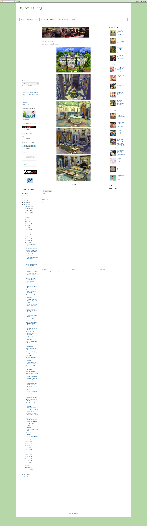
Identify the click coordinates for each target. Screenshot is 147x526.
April (26, 465)
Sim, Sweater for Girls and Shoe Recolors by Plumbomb (32, 338)
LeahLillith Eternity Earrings (30, 426)
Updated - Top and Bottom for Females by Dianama (120, 177)
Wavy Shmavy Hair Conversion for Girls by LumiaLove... (32, 310)
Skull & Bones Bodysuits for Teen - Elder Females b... (32, 333)
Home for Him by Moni (31, 421)
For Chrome (26, 104)
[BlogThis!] (46, 191)
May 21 (28, 238)
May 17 (28, 439)
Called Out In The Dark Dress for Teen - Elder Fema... (31, 388)
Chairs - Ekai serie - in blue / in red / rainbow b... (32, 286)
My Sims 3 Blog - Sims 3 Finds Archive (30, 95)
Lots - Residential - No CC (71, 189)
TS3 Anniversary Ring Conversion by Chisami (31, 359)
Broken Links (65, 19)
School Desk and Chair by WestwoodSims (32, 264)
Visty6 (73, 184)
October (27, 210)
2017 (25, 200)
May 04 (28, 460)
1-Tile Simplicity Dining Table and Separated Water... (31, 301)
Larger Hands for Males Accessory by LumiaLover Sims (31, 380)
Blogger (76, 513)
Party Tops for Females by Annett (32, 394)
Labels (73, 19)
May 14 (28, 445)
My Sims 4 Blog (30, 7)
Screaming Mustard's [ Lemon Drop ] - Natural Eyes (32, 414)
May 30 (28, 225)
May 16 (28, 441)
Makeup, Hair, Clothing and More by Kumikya (120, 69)
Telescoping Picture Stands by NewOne (31, 278)
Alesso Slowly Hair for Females (31, 349)
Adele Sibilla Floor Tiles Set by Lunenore (31, 383)
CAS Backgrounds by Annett (31, 433)
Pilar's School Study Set (31, 403)
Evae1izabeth (29, 355)
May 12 (28, 447)
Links (58, 19)
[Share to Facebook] (49, 191)
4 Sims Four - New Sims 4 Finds (30, 92)
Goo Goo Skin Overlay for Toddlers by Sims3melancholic (121, 124)
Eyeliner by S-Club (30, 366)
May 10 (28, 450)
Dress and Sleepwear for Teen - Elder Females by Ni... (31, 315)
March (26, 467)
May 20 (28, 240)
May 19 (28, 242)
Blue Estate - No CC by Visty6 (31, 352)
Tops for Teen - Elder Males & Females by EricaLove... (31, 296)
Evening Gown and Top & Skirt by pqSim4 (32, 410)
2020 (25, 198)
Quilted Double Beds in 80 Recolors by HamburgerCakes (121, 152)
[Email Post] (44, 193)
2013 (25, 477)
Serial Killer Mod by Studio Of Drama (120, 132)
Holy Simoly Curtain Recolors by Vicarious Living (32, 274)
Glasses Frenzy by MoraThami (30, 282)
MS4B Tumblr (44, 19)
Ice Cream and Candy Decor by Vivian (31, 319)
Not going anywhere (115, 64)
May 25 (28, 232)
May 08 (28, 452)
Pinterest (52, 19)
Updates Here (29, 19)
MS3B (36, 19)
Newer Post (44, 269)
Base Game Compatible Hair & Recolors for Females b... (31, 291)
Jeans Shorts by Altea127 (32, 397)
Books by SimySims (30, 371)
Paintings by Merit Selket (32, 436)
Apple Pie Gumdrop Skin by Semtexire (32, 257)
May (26, 221)
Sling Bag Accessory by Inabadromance (31, 268)
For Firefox (25, 102)
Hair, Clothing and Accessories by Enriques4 (120, 77)
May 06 (28, 456)
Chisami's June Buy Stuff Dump (121, 84)
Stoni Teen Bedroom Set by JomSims (31, 245)
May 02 (28, 462)
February (27, 469)
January (27, 472)
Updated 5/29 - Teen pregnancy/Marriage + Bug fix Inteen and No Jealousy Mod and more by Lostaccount (117, 143)
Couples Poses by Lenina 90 (32, 430)
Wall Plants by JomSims (31, 391)
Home (22, 19)
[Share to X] (47, 191)
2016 (25, 202)
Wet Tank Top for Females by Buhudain (120, 93)
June (26, 219)
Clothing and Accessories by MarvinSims (120, 57)
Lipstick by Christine (31, 423)
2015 (25, 204)
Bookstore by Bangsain (31, 248)
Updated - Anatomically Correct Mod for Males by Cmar (120, 40)
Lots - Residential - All (50, 189)
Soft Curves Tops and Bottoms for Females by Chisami (31, 328)
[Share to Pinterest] (51, 191)
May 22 (28, 236)
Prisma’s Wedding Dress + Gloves (121, 160)
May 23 (28, 234)
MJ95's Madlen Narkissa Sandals (31, 400)
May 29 (28, 227)
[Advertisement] (73, 254)
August (27, 215)
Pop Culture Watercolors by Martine (31, 342)
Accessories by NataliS (31, 271)
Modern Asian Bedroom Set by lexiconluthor (31, 250)
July (26, 217)
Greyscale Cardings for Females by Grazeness (120, 32)
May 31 (28, 223)
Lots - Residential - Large (60, 189)
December (27, 206)
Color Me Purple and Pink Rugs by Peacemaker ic (32, 363)
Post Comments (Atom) (53, 271)
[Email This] (44, 191)
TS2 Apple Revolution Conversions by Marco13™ (31, 323)
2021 (25, 196)
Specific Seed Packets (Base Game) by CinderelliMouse (120, 49)
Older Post (102, 269)
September (27, 213)
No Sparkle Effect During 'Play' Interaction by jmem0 (121, 102)
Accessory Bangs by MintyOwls (30, 345)
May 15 (28, 443)
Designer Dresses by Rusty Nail (30, 261)
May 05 (28, 458)
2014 (25, 474)
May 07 (28, 454)
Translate (33, 86)
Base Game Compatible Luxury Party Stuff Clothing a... (31, 306)
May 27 (28, 230)
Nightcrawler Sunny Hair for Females (32, 254)
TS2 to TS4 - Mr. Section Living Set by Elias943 (32, 418)
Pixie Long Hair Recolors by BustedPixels (32, 368)
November (27, 208)
